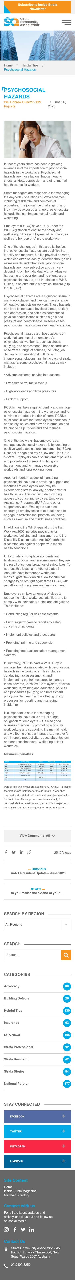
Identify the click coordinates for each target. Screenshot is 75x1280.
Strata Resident (36, 1059)
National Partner (37, 1084)
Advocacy (36, 986)
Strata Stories (36, 1071)
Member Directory (16, 1195)
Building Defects (36, 998)
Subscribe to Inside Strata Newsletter (37, 7)
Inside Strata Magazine (20, 1191)
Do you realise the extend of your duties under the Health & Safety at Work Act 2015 (38, 893)
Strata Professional (36, 1047)
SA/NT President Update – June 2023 (38, 873)
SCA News (37, 1035)
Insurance (36, 1023)
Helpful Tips (29, 65)
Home (8, 65)
